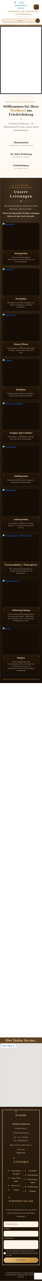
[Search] (38, 20)
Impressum (21, 1149)
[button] (36, 7)
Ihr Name (7, 1229)
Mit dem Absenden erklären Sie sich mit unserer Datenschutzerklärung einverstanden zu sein (22, 1253)
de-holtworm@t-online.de (23, 1145)
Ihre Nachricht (9, 1238)
